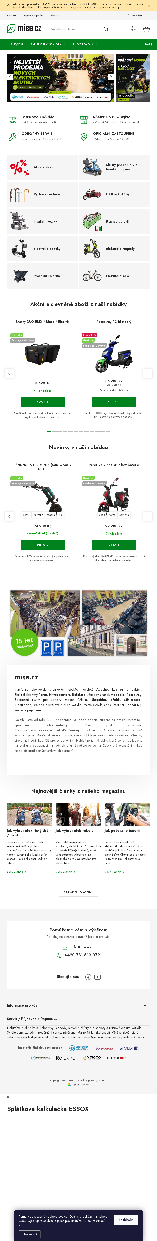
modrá (51, 515)
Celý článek (15, 872)
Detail (43, 545)
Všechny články (78, 891)
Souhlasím (126, 1220)
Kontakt (11, 15)
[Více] (146, 44)
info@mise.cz (82, 947)
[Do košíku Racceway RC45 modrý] (114, 402)
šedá (102, 515)
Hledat (106, 29)
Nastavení (29, 1234)
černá (26, 515)
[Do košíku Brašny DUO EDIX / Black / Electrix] (43, 402)
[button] (10, 77)
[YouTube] (97, 977)
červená (38, 515)
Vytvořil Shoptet (81, 1084)
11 (108, 431)
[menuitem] (17, 44)
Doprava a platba (33, 15)
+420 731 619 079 (134, 29)
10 (102, 431)
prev (9, 373)
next (147, 373)
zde (21, 1225)
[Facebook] (88, 977)
